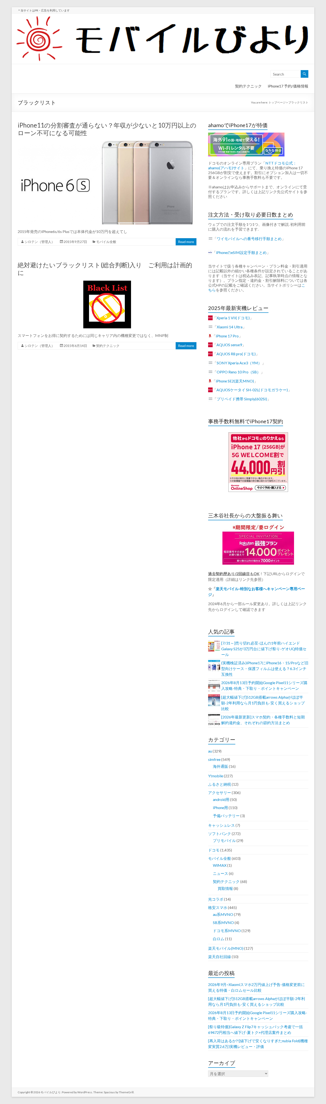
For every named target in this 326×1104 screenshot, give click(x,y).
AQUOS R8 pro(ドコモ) (236, 353)
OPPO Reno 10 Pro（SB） (239, 372)
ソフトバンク (219, 833)
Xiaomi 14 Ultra (229, 327)
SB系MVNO (223, 922)
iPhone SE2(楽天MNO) (235, 381)
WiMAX (219, 865)
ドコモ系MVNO (227, 930)
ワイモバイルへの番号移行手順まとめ (249, 238)
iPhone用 (220, 807)
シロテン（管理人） (40, 242)
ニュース (220, 873)
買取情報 (225, 888)
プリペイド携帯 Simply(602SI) (242, 399)
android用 (221, 799)
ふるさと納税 (219, 784)
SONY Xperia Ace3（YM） (239, 363)
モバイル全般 (106, 242)
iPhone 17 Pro (227, 336)
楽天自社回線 (219, 956)
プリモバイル (224, 840)
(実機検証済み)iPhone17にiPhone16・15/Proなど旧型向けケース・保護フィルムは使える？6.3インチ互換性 (264, 668)
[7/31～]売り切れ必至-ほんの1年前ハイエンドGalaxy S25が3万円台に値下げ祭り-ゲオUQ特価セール (263, 649)
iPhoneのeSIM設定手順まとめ (241, 252)
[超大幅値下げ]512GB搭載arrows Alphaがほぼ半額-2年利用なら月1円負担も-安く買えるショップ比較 (263, 703)
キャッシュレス (221, 825)
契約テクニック (248, 86)
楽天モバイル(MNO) (225, 948)
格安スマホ (217, 907)
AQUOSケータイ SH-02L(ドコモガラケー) (252, 389)
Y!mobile (215, 776)
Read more (186, 242)
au (210, 751)
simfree (214, 759)
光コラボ (215, 899)
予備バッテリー (226, 815)
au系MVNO (223, 914)
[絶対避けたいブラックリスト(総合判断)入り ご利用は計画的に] (107, 283)
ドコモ (214, 850)
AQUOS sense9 (229, 344)
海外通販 (220, 766)
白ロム (218, 938)
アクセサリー (219, 792)
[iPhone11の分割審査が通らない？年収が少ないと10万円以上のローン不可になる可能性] (107, 143)
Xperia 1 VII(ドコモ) (233, 317)
